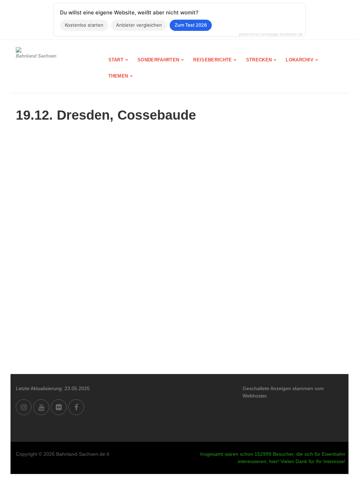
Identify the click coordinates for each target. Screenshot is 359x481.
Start (116, 59)
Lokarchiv (299, 59)
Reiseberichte (212, 59)
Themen (118, 76)
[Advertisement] (179, 321)
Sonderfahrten (158, 59)
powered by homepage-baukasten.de (271, 34)
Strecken (259, 59)
